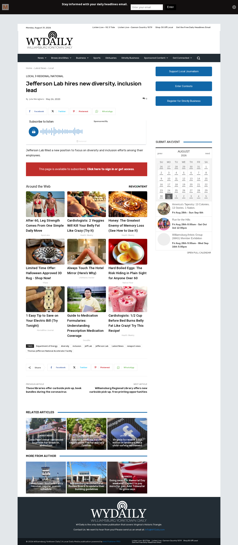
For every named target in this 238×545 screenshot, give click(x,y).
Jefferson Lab (101, 346)
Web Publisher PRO (111, 541)
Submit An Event (168, 142)
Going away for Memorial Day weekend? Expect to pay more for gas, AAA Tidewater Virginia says (127, 485)
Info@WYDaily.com (155, 529)
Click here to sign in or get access (110, 169)
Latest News (40, 68)
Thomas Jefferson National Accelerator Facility (49, 351)
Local (51, 68)
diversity (65, 346)
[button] (198, 58)
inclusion (77, 346)
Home (29, 68)
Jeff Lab (88, 346)
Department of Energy (46, 346)
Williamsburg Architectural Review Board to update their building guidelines (86, 486)
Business (127, 476)
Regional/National (50, 76)
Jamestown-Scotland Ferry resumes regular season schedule (46, 486)
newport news (134, 346)
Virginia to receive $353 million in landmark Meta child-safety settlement (127, 442)
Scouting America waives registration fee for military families (86, 442)
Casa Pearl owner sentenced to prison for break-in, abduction (45, 442)
